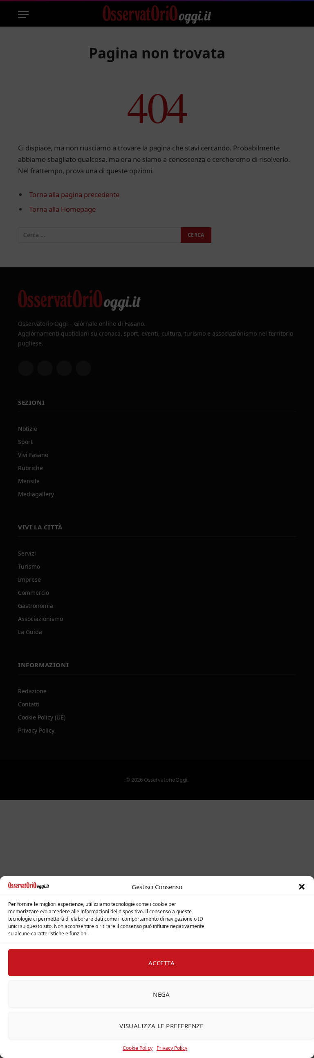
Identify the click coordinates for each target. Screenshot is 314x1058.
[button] (302, 887)
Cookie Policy (138, 1048)
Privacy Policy (172, 1048)
